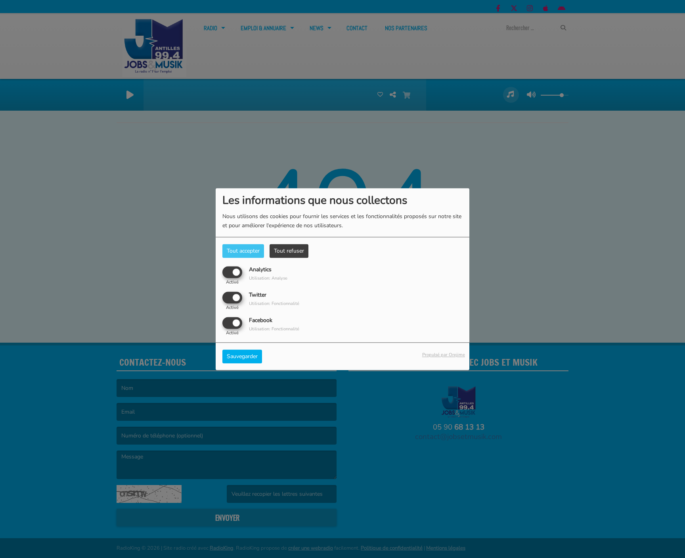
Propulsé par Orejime (443, 355)
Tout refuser (289, 251)
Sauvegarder (242, 356)
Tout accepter (243, 251)
